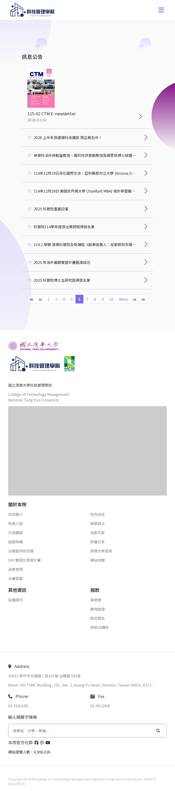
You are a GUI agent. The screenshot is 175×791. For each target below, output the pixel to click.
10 (111, 299)
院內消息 (97, 514)
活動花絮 (97, 532)
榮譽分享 (97, 541)
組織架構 (15, 541)
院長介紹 (15, 523)
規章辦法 (97, 523)
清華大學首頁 (101, 551)
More (123, 299)
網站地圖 (97, 560)
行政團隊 (15, 532)
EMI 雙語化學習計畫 (24, 560)
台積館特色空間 (21, 551)
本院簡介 (15, 514)
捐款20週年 (99, 627)
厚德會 (95, 600)
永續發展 (15, 578)
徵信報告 (97, 618)
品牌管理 (15, 569)
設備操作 (15, 600)
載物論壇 (97, 609)
